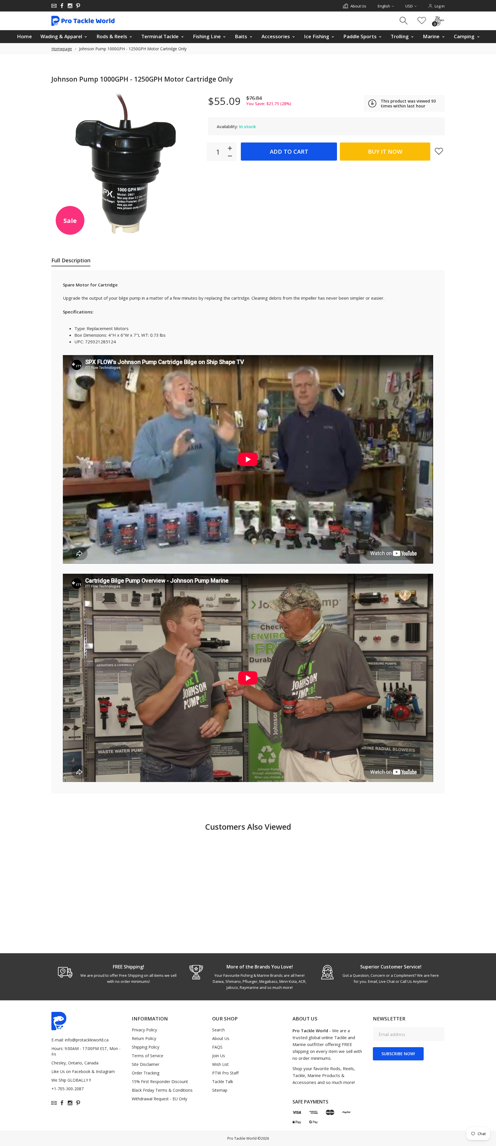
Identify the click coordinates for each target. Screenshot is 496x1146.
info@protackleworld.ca (86, 1040)
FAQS (217, 1047)
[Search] (404, 21)
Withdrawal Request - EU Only (159, 1098)
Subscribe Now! (398, 1053)
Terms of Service (147, 1055)
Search (218, 1030)
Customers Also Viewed (248, 826)
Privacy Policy (144, 1030)
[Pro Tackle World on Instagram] (70, 5)
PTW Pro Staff (225, 1073)
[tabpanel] (117, 974)
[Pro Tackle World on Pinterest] (78, 5)
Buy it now (385, 151)
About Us (220, 1038)
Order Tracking (145, 1073)
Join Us (218, 1055)
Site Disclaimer (145, 1064)
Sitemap (219, 1090)
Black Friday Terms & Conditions (162, 1090)
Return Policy (144, 1038)
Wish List (220, 1064)
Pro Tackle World (242, 1138)
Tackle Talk (222, 1081)
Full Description (70, 260)
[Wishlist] (422, 21)
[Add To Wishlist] (439, 151)
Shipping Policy (145, 1047)
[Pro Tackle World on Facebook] (62, 5)
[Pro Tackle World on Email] (54, 5)
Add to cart (289, 151)
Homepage (61, 48)
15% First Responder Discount (160, 1081)
